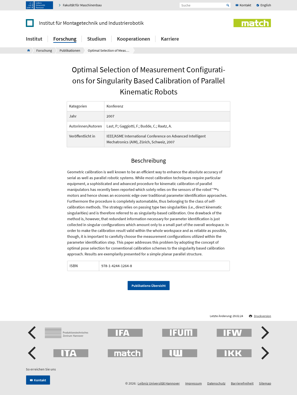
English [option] (265, 5)
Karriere (170, 38)
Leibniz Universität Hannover (159, 383)
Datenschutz (216, 383)
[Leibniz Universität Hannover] (39, 5)
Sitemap (265, 383)
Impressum (193, 383)
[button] (32, 332)
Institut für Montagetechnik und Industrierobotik (91, 23)
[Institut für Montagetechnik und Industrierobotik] (27, 50)
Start (227, 5)
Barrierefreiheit (242, 383)
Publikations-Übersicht (149, 285)
